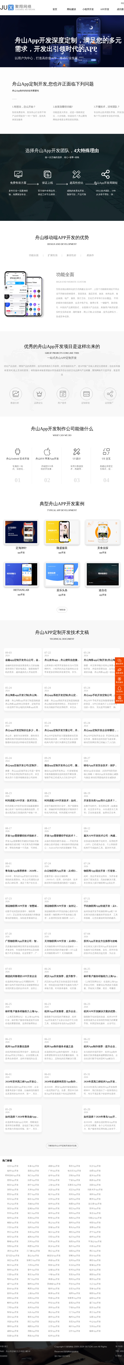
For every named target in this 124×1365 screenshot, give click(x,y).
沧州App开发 (74, 1260)
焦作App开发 (74, 1246)
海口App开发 (33, 1175)
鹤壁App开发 (33, 1246)
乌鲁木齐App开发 (95, 1190)
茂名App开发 (12, 1317)
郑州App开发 (74, 1194)
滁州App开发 (74, 1223)
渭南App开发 (33, 1331)
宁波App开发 (74, 1180)
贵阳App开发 (33, 1171)
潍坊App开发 (74, 1232)
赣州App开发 (54, 1289)
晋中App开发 (33, 1270)
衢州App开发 (95, 1199)
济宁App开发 (95, 1232)
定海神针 (21, 548)
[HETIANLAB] (21, 585)
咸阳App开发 (12, 1331)
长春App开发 (33, 1166)
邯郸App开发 (74, 1256)
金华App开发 (54, 1175)
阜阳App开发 (95, 1223)
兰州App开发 (54, 1180)
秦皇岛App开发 (53, 1256)
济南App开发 (74, 1175)
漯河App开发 (12, 1251)
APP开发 (104, 9)
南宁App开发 (33, 1185)
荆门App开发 (33, 1279)
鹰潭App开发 (33, 1289)
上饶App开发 (33, 1293)
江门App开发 (74, 1312)
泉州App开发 (33, 1307)
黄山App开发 (54, 1223)
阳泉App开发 (54, 1265)
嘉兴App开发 (95, 1175)
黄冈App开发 (95, 1279)
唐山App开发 (33, 1256)
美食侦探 (102, 548)
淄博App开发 (95, 1227)
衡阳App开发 (95, 1293)
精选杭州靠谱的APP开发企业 (21, 976)
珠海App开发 (12, 1312)
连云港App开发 (95, 1204)
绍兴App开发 (12, 1199)
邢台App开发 (95, 1256)
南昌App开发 (95, 1180)
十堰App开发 (54, 1274)
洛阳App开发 (74, 1241)
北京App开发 (12, 1166)
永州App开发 (33, 1303)
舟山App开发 (12, 1204)
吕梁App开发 (12, 1274)
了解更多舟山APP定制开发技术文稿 (62, 1146)
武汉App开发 (74, 1190)
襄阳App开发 (95, 1274)
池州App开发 (33, 1227)
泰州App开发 (54, 1213)
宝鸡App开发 (95, 1326)
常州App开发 (12, 1213)
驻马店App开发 (12, 1256)
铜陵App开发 (12, 1223)
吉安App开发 (74, 1289)
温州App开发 (74, 1199)
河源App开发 (12, 1322)
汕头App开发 (33, 1312)
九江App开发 (95, 1284)
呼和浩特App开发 (12, 1175)
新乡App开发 (54, 1246)
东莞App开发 (74, 1322)
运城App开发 (54, 1270)
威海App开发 (33, 1237)
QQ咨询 (119, 689)
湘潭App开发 (74, 1293)
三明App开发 (12, 1307)
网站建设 (71, 9)
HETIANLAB (21, 590)
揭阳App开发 (33, 1326)
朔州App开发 (12, 1270)
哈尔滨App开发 (74, 1171)
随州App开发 (33, 1284)
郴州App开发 (12, 1303)
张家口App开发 (33, 1260)
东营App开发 (33, 1232)
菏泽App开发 (54, 1241)
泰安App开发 (12, 1237)
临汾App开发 (95, 1270)
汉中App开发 (74, 1331)
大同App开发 (33, 1265)
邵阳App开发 (12, 1298)
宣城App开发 (54, 1227)
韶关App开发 (95, 1307)
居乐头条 (62, 590)
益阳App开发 (95, 1298)
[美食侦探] (103, 543)
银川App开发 (54, 1194)
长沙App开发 (95, 1166)
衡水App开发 (12, 1265)
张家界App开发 (74, 1298)
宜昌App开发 (74, 1274)
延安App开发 (54, 1331)
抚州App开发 (12, 1293)
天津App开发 (33, 1190)
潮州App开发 (12, 1326)
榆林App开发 (95, 1331)
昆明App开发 (12, 1180)
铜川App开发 (74, 1326)
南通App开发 (74, 1204)
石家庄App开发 (74, 1185)
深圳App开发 (12, 1190)
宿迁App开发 (74, 1208)
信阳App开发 (74, 1251)
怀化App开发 (54, 1303)
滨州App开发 (33, 1241)
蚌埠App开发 (54, 1218)
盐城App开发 (33, 1208)
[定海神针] (21, 543)
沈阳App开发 (95, 1185)
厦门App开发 (95, 1303)
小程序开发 (88, 9)
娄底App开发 (74, 1303)
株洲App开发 (54, 1293)
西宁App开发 (33, 1194)
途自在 (103, 590)
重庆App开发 (74, 1166)
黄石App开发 (33, 1274)
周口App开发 (95, 1251)
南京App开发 (12, 1185)
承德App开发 (54, 1260)
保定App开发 (12, 1260)
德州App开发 (95, 1237)
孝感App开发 (54, 1279)
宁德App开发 (74, 1307)
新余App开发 (12, 1289)
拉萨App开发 (33, 1180)
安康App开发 (12, 1336)
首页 (55, 9)
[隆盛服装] (62, 543)
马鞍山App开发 (95, 1218)
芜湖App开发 (33, 1218)
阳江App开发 (33, 1322)
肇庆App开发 (33, 1317)
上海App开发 (54, 1185)
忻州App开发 (74, 1270)
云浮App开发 (54, 1326)
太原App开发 (54, 1190)
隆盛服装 (62, 548)
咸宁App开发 (12, 1284)
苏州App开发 (95, 1208)
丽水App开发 (33, 1199)
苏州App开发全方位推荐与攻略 (100, 941)
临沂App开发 (74, 1237)
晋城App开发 (95, 1265)
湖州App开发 (95, 1194)
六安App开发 (12, 1227)
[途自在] (103, 585)
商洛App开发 (33, 1336)
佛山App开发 (54, 1312)
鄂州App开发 (12, 1279)
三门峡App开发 (33, 1251)
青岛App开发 (74, 1227)
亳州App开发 (12, 1218)
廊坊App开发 (95, 1260)
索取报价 (119, 698)
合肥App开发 (95, 1171)
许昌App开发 (95, 1246)
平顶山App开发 (95, 1241)
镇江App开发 (33, 1213)
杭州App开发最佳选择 (17, 1046)
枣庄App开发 (12, 1232)
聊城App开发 (12, 1241)
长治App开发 (74, 1265)
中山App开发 (95, 1322)
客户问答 (119, 1347)
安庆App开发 (33, 1223)
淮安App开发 (12, 1208)
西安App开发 (12, 1194)
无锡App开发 (33, 1204)
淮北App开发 (95, 1213)
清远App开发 (54, 1322)
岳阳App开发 (33, 1298)
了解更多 (62, 610)
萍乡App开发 (74, 1284)
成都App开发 (54, 1166)
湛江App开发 (95, 1312)
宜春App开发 (95, 1289)
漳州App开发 (54, 1307)
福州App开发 (12, 1171)
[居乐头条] (62, 585)
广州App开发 (54, 1171)
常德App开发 (54, 1298)
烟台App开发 (54, 1232)
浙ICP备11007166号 (62, 1356)
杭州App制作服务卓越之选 (58, 1046)
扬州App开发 (54, 1208)
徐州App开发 (54, 1204)
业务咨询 (119, 671)
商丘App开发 (54, 1251)
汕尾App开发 (95, 1317)
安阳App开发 (12, 1246)
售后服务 (119, 680)
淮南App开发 (74, 1218)
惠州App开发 (54, 1317)
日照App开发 (54, 1237)
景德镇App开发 (53, 1284)
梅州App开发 (74, 1317)
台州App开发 (54, 1199)
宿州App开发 (74, 1213)
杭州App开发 (54, 1336)
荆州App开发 (74, 1279)
